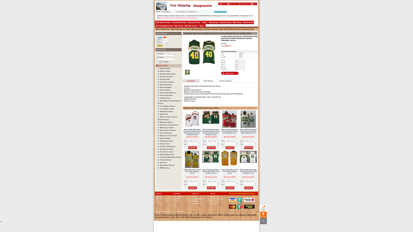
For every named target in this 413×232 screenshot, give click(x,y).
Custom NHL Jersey (236, 16)
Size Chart (159, 199)
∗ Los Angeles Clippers (166, 106)
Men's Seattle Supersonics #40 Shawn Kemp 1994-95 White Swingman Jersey (248, 131)
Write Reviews (208, 81)
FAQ (254, 4)
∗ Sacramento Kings (165, 149)
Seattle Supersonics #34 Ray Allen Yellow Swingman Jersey (192, 171)
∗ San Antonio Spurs (165, 152)
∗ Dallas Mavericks (165, 84)
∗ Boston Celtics (164, 71)
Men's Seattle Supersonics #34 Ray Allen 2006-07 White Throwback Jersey (248, 171)
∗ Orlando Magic (164, 138)
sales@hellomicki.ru (198, 199)
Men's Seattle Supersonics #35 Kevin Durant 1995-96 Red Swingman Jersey (229, 131)
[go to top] (263, 221)
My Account (233, 4)
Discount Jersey (194, 22)
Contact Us (159, 203)
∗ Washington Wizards (166, 165)
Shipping (176, 199)
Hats (204, 22)
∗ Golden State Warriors (167, 93)
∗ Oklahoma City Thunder (167, 136)
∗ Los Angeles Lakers (166, 109)
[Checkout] (263, 214)
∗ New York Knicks (165, 133)
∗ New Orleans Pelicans (167, 130)
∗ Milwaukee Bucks (165, 122)
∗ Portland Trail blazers (166, 146)
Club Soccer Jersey (163, 22)
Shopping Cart (244, 4)
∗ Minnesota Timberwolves (168, 125)
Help (175, 203)
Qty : (185, 144)
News (202, 26)
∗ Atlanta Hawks (164, 68)
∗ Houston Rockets (165, 95)
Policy (157, 201)
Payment (176, 201)
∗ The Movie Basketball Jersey (169, 157)
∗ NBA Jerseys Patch (166, 127)
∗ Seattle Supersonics (166, 154)
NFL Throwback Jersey (164, 26)
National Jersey (225, 22)
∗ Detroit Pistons (164, 90)
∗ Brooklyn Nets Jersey (166, 74)
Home (224, 4)
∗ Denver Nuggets (165, 87)
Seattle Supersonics (177, 29)
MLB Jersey (213, 22)
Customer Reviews (225, 81)
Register (166, 62)
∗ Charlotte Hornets (165, 76)
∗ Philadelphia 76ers (165, 141)
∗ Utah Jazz (162, 162)
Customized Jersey (179, 22)
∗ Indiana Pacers (164, 98)
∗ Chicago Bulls (164, 79)
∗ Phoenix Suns (164, 144)
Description (191, 81)
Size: (185, 141)
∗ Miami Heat (163, 114)
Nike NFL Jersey (191, 26)
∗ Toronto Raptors (165, 160)
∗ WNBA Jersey (164, 168)
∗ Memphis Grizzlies (165, 111)
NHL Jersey (178, 26)
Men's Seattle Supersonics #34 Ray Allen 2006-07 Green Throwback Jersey (211, 171)
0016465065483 (197, 203)
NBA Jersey (237, 22)
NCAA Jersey (248, 22)
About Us (158, 196)
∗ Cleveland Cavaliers (166, 82)
